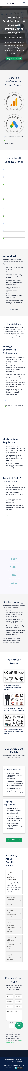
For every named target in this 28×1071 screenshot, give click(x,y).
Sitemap (8, 1061)
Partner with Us (19, 1025)
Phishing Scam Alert (17, 1061)
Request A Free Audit (14, 59)
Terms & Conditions (9, 1059)
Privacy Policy (19, 1059)
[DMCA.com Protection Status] (18, 1067)
